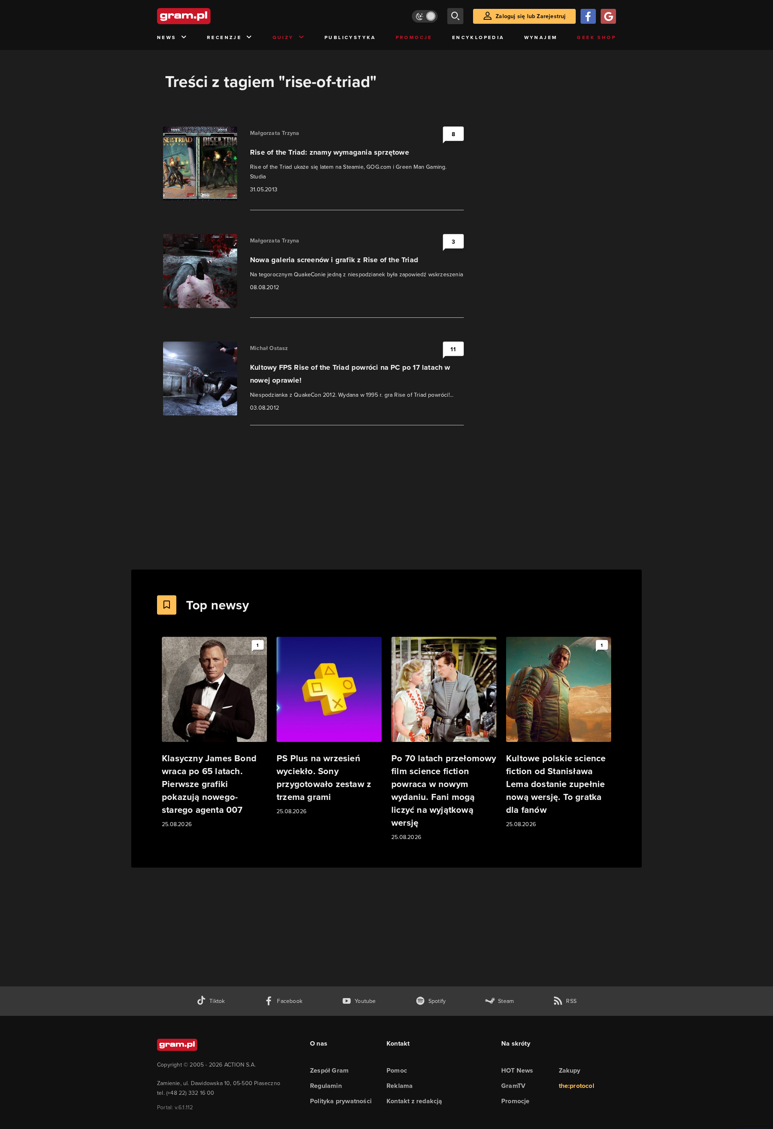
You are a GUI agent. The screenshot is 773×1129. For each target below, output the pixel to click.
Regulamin (326, 1085)
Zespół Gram (329, 1070)
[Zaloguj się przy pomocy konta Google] (608, 16)
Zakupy (570, 1070)
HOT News (517, 1070)
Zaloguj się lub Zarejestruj (531, 16)
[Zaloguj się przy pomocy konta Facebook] (588, 16)
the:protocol (576, 1085)
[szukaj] (455, 16)
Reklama (399, 1085)
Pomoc (396, 1070)
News (166, 37)
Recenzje (224, 37)
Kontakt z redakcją (414, 1101)
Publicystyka (350, 37)
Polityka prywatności (341, 1101)
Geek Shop (596, 37)
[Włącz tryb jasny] (425, 16)
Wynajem (541, 37)
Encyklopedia (478, 37)
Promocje (414, 37)
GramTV (513, 1085)
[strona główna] (203, 16)
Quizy (283, 37)
